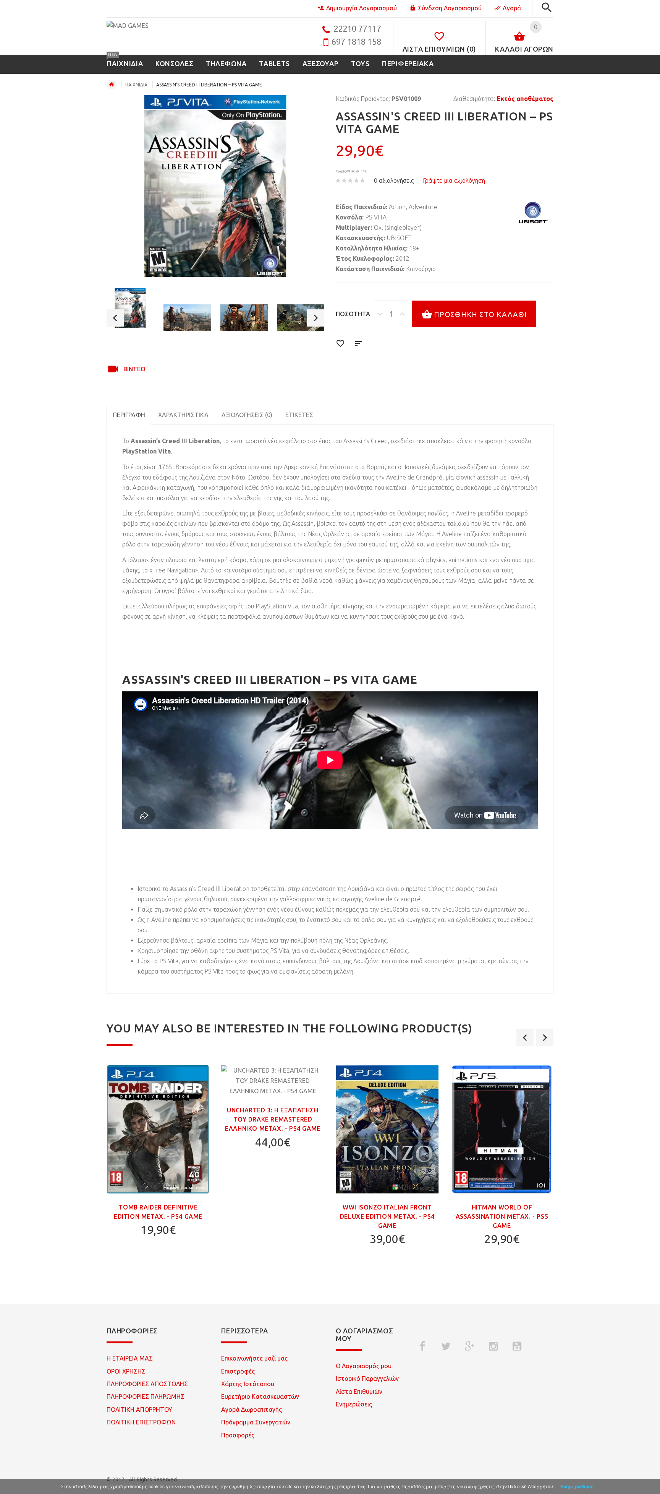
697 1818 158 (356, 41)
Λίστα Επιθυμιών (359, 1391)
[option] (130, 308)
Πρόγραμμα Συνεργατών (255, 1422)
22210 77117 (357, 28)
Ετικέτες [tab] (299, 414)
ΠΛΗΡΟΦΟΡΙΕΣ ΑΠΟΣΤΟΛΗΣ (147, 1383)
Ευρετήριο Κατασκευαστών (260, 1396)
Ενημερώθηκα (576, 1486)
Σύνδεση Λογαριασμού (450, 8)
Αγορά (512, 8)
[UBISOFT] (533, 212)
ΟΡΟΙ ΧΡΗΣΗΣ (126, 1371)
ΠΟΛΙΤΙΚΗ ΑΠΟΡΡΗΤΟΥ (139, 1409)
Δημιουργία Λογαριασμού (361, 8)
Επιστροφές (238, 1371)
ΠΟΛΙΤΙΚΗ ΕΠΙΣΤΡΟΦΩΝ (141, 1422)
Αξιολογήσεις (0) (247, 414)
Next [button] (315, 318)
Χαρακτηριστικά (183, 414)
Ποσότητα (353, 314)
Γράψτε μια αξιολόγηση (454, 180)
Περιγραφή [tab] (129, 414)
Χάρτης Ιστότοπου (247, 1383)
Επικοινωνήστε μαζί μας (254, 1358)
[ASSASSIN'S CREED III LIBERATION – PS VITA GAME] (130, 308)
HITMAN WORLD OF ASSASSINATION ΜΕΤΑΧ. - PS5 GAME (502, 1216)
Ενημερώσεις (354, 1404)
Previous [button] (115, 318)
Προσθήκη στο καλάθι (480, 314)
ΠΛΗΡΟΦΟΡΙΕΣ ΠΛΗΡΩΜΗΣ (145, 1396)
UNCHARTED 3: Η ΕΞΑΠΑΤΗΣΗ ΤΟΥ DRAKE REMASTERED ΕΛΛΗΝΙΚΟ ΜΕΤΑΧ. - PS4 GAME (272, 1119)
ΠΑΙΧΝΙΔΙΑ (136, 84)
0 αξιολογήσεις (394, 180)
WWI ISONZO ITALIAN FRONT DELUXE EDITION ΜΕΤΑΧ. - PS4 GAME (387, 1216)
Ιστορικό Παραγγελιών (367, 1378)
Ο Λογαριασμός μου (363, 1365)
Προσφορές (237, 1435)
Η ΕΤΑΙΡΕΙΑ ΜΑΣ (130, 1358)
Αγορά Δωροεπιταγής (251, 1409)
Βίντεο (134, 369)
